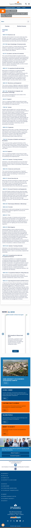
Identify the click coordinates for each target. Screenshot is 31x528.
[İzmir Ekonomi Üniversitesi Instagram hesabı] (7, 520)
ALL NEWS (11, 312)
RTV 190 (5, 44)
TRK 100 (5, 107)
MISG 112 (5, 189)
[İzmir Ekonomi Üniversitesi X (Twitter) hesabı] (13, 520)
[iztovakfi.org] (15, 468)
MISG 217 (5, 215)
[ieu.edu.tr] (15, 3)
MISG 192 (5, 169)
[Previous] (3, 334)
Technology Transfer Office (11, 490)
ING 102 (5, 151)
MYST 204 (5, 245)
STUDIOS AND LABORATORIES (10, 488)
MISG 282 (5, 272)
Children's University (8, 498)
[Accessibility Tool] (3, 525)
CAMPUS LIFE (6, 477)
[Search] (26, 4)
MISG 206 (5, 255)
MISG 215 (5, 227)
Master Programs (15, 452)
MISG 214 (5, 280)
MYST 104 (5, 159)
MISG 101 (5, 68)
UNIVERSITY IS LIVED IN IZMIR (9, 480)
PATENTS (5, 483)
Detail (14, 351)
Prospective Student (10, 7)
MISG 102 (5, 127)
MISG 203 (5, 207)
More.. (5, 398)
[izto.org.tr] (15, 464)
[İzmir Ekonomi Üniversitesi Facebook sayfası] (10, 520)
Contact (5, 500)
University (5, 473)
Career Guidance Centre (9, 496)
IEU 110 (5, 53)
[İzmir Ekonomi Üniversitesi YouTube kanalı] (17, 520)
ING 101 (5, 99)
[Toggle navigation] (28, 22)
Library (5, 494)
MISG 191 (5, 83)
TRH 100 (5, 139)
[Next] (28, 334)
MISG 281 (5, 203)
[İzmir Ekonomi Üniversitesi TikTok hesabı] (23, 520)
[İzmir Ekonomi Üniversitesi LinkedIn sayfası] (20, 520)
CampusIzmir (6, 486)
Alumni (23, 7)
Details (6, 383)
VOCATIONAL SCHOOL (9, 11)
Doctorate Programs (14, 455)
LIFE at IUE (5, 475)
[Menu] (29, 4)
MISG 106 (5, 34)
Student (19, 7)
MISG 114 (5, 178)
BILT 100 (5, 91)
